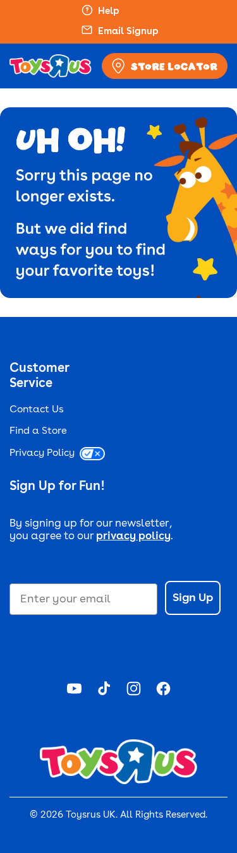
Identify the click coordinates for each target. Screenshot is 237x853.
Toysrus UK (91, 815)
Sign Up (193, 598)
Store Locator (174, 66)
